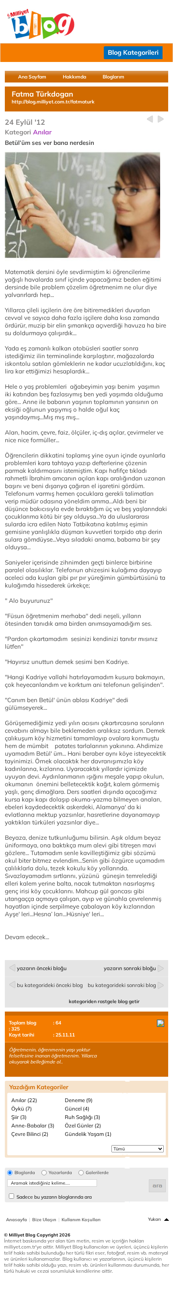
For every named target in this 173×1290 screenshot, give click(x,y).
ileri (160, 119)
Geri (149, 119)
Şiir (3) (19, 1117)
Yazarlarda (60, 1172)
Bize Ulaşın (44, 1219)
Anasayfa (16, 1219)
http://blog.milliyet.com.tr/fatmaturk (53, 102)
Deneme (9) (79, 1100)
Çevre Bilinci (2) (29, 1134)
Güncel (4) (77, 1108)
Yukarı (154, 1219)
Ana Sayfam (32, 77)
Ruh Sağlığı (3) (82, 1117)
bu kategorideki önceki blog (50, 985)
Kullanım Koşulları (81, 1219)
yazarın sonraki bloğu (130, 968)
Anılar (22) (24, 1100)
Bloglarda (24, 1172)
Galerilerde (97, 1172)
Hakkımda (74, 77)
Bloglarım (113, 77)
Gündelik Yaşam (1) (88, 1134)
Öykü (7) (21, 1108)
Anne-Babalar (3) (32, 1125)
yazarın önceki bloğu (42, 968)
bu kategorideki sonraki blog (122, 985)
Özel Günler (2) (83, 1125)
